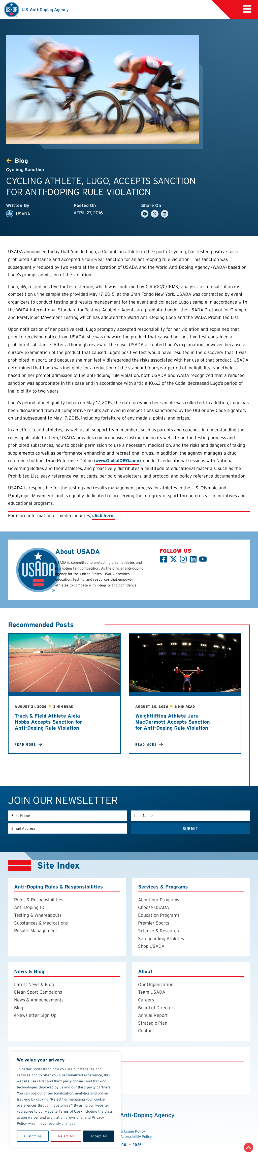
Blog (18, 1007)
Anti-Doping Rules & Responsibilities (58, 887)
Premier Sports (153, 923)
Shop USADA (151, 946)
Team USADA (151, 992)
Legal (20, 1056)
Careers (146, 999)
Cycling (14, 169)
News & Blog (29, 971)
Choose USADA (153, 907)
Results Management (35, 930)
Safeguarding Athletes (161, 938)
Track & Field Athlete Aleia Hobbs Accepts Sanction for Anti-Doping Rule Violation (48, 722)
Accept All (98, 1136)
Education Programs (158, 915)
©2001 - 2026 (129, 1144)
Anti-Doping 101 (30, 907)
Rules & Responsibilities (38, 899)
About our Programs (158, 899)
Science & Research (158, 931)
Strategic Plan (152, 1023)
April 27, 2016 (88, 212)
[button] (247, 9)
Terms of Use (69, 1111)
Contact (146, 1030)
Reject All (66, 1136)
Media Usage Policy (129, 1131)
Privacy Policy (28, 1076)
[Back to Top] (248, 1147)
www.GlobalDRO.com (117, 460)
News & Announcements (38, 999)
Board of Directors (156, 1007)
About (145, 971)
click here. (103, 515)
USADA (23, 213)
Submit (190, 829)
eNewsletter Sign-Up (35, 1015)
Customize (32, 1136)
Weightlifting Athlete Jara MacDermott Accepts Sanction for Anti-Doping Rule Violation (172, 722)
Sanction (34, 169)
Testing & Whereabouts (37, 915)
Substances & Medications (41, 923)
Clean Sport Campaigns (38, 992)
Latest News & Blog (34, 984)
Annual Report (153, 1015)
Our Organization (155, 984)
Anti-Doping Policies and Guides (47, 1069)
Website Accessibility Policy (129, 1137)
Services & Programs (163, 887)
